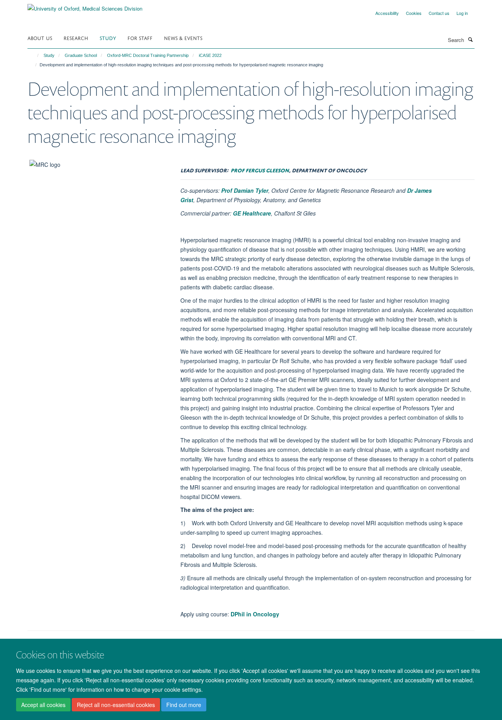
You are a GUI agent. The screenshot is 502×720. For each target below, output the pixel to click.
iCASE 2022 (210, 55)
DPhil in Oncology (255, 614)
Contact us (439, 13)
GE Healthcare (252, 213)
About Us (39, 37)
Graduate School (81, 55)
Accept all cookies (43, 705)
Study (108, 37)
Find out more (183, 705)
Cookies (414, 13)
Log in (462, 13)
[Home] (34, 55)
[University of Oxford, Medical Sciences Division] (84, 5)
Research (76, 37)
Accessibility (387, 13)
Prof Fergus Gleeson (260, 169)
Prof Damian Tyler (244, 190)
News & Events (183, 37)
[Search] (470, 39)
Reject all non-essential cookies (116, 705)
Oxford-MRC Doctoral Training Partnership (148, 55)
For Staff (140, 37)
